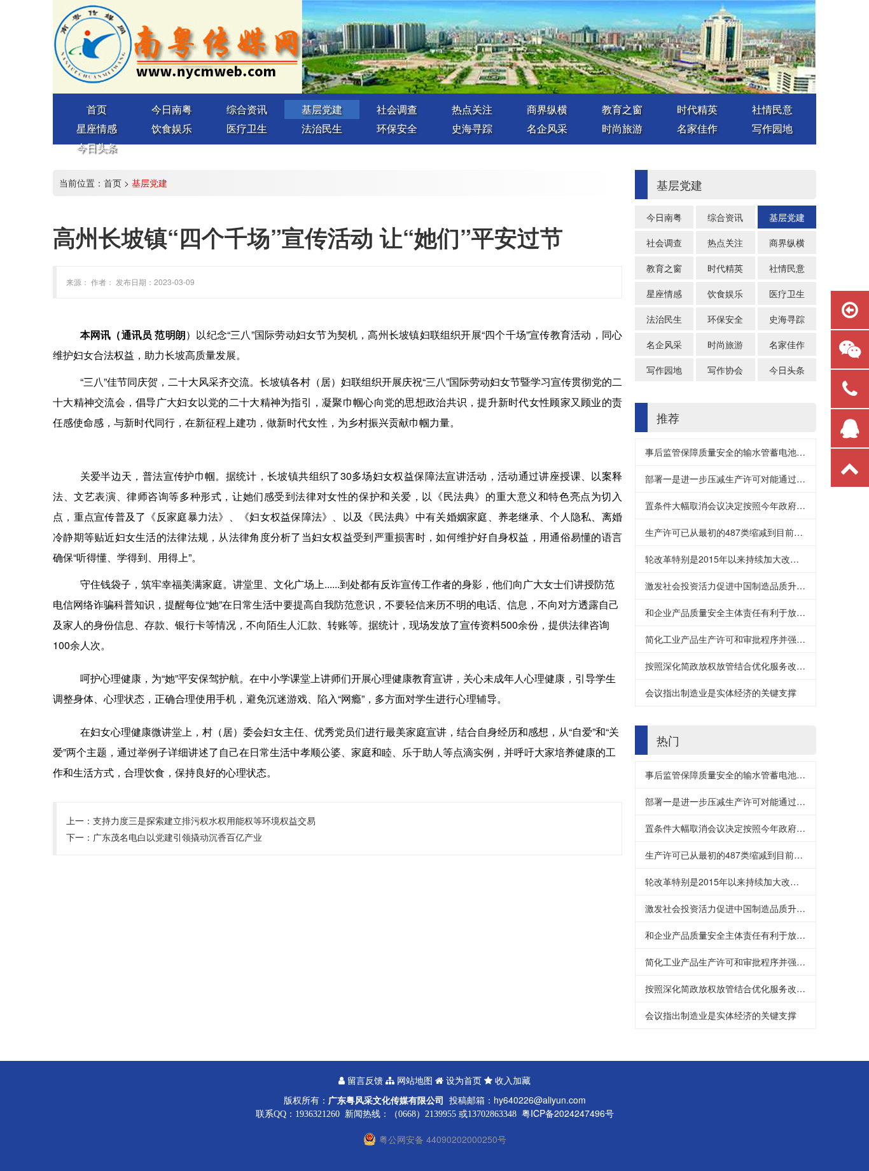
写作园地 (772, 128)
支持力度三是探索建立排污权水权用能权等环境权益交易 (204, 820)
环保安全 (397, 128)
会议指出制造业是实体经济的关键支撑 (720, 692)
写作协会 (725, 369)
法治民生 (322, 128)
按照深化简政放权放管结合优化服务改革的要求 (738, 665)
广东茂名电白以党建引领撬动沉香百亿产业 (177, 837)
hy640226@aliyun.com (540, 1099)
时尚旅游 (622, 128)
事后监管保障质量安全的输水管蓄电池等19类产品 (743, 451)
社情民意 (772, 109)
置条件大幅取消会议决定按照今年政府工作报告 (738, 505)
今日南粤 (171, 109)
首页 (97, 109)
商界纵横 (547, 109)
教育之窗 (622, 109)
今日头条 (96, 147)
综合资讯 (246, 109)
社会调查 (397, 109)
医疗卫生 (246, 128)
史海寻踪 (472, 128)
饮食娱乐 (171, 128)
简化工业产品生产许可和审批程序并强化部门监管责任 (752, 639)
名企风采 (547, 128)
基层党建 (322, 109)
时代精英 (697, 109)
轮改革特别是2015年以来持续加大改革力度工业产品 (748, 558)
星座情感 (96, 128)
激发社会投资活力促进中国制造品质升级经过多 (738, 585)
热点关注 (472, 109)
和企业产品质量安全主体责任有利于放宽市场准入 (743, 612)
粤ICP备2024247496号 (568, 1113)
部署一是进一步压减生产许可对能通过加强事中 (738, 478)
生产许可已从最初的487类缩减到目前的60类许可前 (747, 532)
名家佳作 (697, 128)
